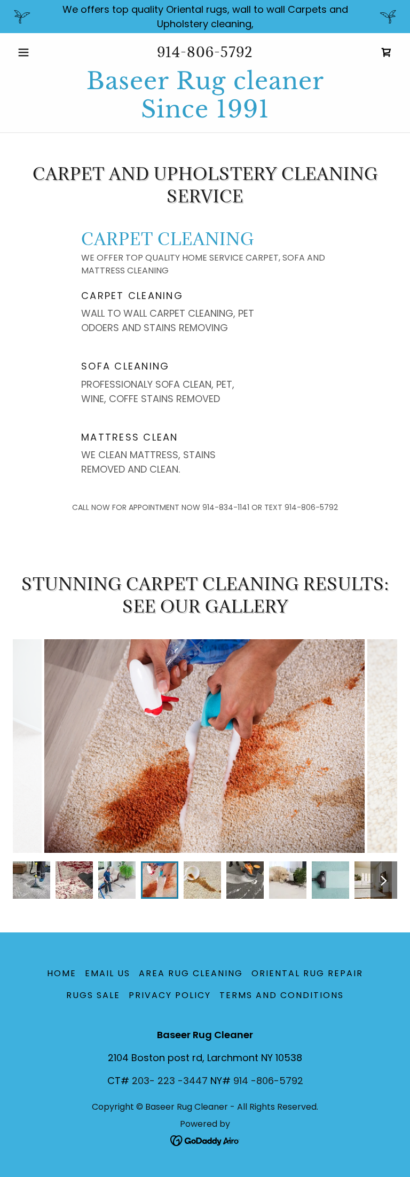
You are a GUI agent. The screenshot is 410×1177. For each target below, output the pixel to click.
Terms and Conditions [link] (281, 995)
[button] (41, 52)
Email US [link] (107, 973)
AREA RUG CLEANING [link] (191, 973)
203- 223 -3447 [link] (170, 1080)
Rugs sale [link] (93, 995)
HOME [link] (61, 973)
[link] (205, 114)
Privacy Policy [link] (170, 995)
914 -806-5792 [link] (268, 1080)
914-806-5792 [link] (205, 52)
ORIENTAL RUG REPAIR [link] (307, 973)
